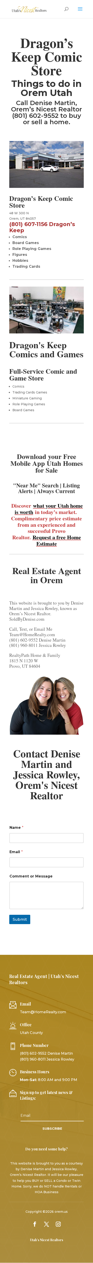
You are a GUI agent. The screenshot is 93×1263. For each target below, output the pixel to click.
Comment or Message (31, 876)
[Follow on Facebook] (35, 1224)
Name (16, 827)
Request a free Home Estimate (57, 540)
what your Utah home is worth (49, 509)
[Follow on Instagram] (58, 1224)
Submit (20, 919)
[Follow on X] (46, 1224)
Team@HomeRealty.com (43, 1012)
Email (16, 852)
